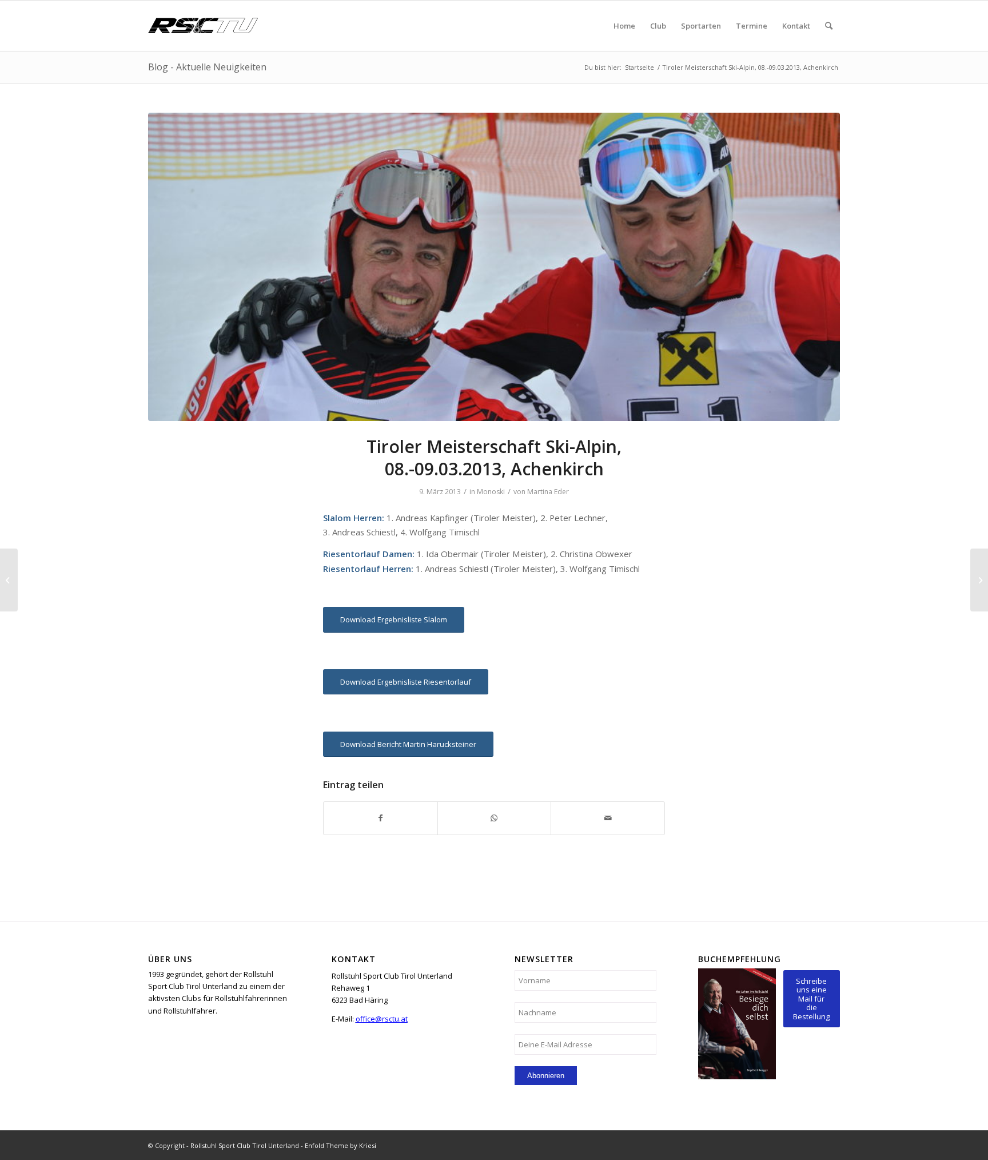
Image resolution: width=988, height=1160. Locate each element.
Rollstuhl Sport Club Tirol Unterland (244, 1145)
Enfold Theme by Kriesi (340, 1145)
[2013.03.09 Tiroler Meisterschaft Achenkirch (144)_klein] (494, 267)
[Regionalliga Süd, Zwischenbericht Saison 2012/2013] (9, 580)
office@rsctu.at (382, 1019)
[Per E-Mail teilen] (607, 818)
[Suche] (829, 26)
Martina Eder (548, 491)
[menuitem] (624, 26)
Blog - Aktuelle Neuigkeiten (207, 67)
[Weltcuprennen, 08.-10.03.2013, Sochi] (979, 580)
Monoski (491, 491)
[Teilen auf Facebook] (380, 818)
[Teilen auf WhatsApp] (494, 818)
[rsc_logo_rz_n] (203, 26)
